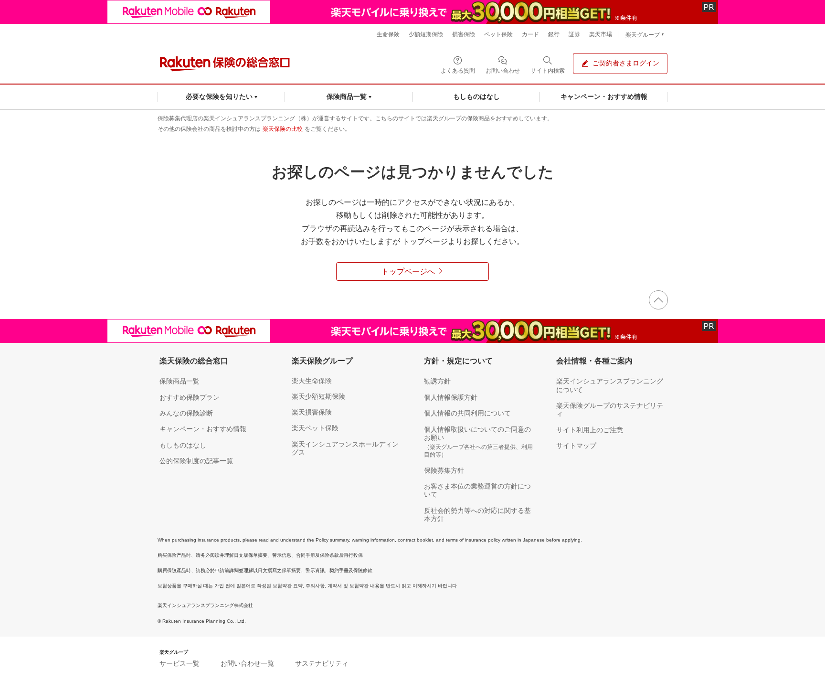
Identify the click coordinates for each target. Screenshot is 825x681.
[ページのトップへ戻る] (658, 299)
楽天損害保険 (312, 412)
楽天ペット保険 (315, 428)
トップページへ (408, 271)
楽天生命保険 (312, 380)
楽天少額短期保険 (318, 396)
